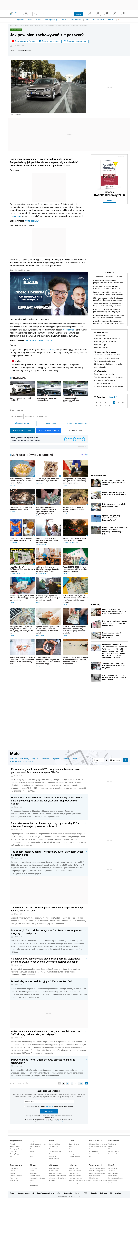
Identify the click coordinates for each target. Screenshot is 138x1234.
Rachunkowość (15, 1146)
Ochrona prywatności (26, 1193)
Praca (51, 1154)
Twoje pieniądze (76, 19)
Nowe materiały (98, 475)
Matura (32, 1180)
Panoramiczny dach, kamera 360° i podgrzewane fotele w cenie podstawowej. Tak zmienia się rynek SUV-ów (108, 282)
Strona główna (14, 25)
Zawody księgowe (15, 1154)
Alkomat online (99, 335)
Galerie (74, 759)
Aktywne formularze (106, 351)
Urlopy (32, 1151)
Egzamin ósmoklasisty (37, 1183)
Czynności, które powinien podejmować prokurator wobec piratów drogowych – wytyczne (107, 311)
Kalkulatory (102, 332)
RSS (85, 1193)
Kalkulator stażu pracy (76, 1178)
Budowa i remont (113, 1151)
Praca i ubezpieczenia (76, 1149)
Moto (87, 19)
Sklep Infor (52, 1156)
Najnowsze (109, 276)
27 (109, 403)
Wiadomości (112, 1144)
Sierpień (113, 397)
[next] (86, 1083)
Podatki (12, 1144)
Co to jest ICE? (32, 221)
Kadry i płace (14, 1178)
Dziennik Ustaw (54, 1168)
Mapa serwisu (115, 1193)
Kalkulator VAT (73, 1173)
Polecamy (95, 604)
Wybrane (120, 276)
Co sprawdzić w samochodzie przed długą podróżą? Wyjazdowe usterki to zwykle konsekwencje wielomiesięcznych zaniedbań (108, 316)
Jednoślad (65, 759)
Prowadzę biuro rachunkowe (98, 1146)
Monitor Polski (53, 1171)
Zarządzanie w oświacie (37, 1178)
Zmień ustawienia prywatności (48, 1193)
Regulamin (68, 1193)
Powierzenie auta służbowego (105, 361)
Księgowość (19, 19)
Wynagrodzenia (35, 1146)
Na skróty (111, 1165)
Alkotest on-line (28, 761)
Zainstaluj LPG (15, 761)
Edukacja (111, 19)
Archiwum (111, 1171)
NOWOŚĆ (109, 192)
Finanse (111, 1149)
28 (114, 403)
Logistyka (55, 759)
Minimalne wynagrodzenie (97, 1171)
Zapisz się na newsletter (78, 423)
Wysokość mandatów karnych (104, 380)
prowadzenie (15, 216)
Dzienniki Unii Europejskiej (57, 1175)
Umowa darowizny (100, 367)
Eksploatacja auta (41, 25)
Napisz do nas (51, 423)
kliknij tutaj (60, 1121)
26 (105, 403)
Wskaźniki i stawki (95, 1165)
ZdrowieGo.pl (112, 1168)
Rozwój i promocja (16, 1175)
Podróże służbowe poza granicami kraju (108, 386)
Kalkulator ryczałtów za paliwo (105, 342)
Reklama (103, 1193)
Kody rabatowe (113, 1173)
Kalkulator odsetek (75, 1175)
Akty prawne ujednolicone (57, 1178)
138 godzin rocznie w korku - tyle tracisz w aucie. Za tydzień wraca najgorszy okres (108, 299)
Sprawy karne (53, 1146)
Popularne (99, 276)
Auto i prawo (45, 759)
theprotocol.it (112, 1180)
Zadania (12, 1173)
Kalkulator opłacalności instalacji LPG (107, 339)
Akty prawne (53, 1165)
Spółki (71, 1146)
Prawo (63, 19)
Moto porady (30, 25)
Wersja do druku (24, 423)
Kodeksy (52, 1180)
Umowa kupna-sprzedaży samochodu (107, 355)
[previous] (59, 1083)
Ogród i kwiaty (112, 1154)
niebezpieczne (69, 330)
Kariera (78, 1193)
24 (96, 403)
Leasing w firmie (74, 1154)
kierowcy (51, 349)
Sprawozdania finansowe (97, 1154)
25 (101, 403)
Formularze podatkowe (115, 1178)
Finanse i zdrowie (74, 1156)
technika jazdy (42, 416)
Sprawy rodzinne (54, 1144)
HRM (31, 1156)
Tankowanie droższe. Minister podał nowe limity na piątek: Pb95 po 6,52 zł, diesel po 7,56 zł (108, 305)
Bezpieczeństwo (54, 25)
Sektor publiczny (51, 19)
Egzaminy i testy (35, 1175)
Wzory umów (112, 1175)
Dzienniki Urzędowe (55, 1173)
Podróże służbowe (94, 1175)
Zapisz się (49, 1111)
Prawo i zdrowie (54, 1158)
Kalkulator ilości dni (101, 348)
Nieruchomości (98, 19)
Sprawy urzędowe (55, 1151)
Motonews (13, 759)
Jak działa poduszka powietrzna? (40, 340)
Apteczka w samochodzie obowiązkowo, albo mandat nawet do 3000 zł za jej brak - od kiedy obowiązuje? (108, 322)
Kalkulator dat (73, 1168)
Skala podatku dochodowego (98, 1180)
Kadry (30, 19)
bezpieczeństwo (17, 416)
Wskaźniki (101, 371)
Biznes (38, 19)
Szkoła (32, 1171)
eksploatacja (29, 416)
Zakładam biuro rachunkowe (98, 1144)
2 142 (81, 1083)
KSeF (120, 19)
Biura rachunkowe (95, 1141)
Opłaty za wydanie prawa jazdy (105, 374)
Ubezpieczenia (34, 1149)
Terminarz (102, 397)
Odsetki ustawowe (94, 1178)
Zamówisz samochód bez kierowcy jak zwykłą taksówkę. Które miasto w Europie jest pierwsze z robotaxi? (108, 293)
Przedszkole (33, 1168)
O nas (12, 1193)
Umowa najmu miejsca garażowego (107, 358)
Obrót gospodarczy (16, 1149)
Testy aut (35, 759)
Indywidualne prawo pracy (38, 1144)
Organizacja (14, 1168)
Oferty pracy (112, 1183)
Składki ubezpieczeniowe (97, 1173)
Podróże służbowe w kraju (103, 383)
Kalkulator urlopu (100, 345)
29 (118, 403)
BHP (31, 1154)
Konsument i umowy (55, 1149)
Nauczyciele (33, 1173)
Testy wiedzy (34, 1185)
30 (123, 403)
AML (90, 1156)
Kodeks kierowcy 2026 (109, 195)
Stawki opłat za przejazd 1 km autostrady (108, 377)
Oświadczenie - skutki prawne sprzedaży (108, 364)
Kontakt (94, 1193)
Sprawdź (109, 201)
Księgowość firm (16, 1141)
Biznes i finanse (74, 1144)
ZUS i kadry (13, 1151)
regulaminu (49, 1106)
